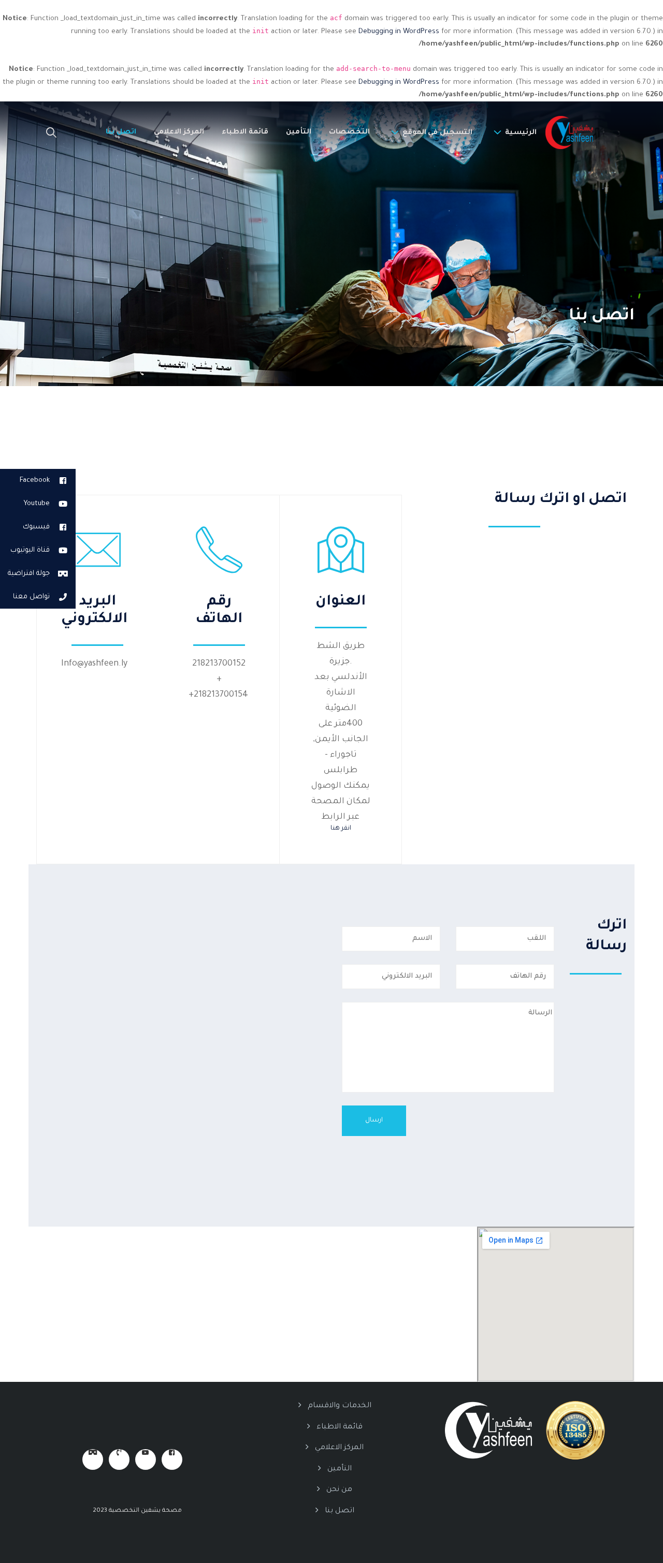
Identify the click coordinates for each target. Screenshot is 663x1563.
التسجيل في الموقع (437, 133)
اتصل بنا (121, 132)
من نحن (339, 1490)
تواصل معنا (31, 597)
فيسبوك (36, 527)
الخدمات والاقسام (339, 1406)
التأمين (298, 132)
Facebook (35, 480)
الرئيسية (521, 133)
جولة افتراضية (29, 574)
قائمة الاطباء (245, 132)
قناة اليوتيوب (30, 550)
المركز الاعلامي (179, 132)
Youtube (36, 504)
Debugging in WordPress (398, 32)
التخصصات (349, 132)
